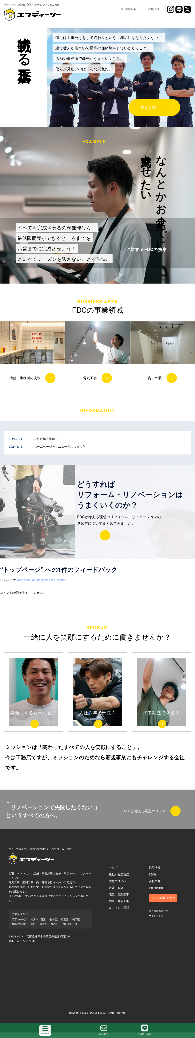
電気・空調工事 (119, 894)
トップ (113, 867)
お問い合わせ (166, 898)
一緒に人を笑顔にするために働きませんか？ (97, 633)
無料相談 (130, 9)
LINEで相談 (144, 1034)
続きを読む (150, 107)
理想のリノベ (117, 881)
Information (156, 888)
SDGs (153, 874)
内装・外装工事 (119, 901)
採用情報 (153, 9)
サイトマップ (156, 915)
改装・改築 (116, 888)
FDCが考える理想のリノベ (144, 810)
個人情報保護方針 (158, 910)
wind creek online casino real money (41, 580)
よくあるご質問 (119, 908)
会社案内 (154, 881)
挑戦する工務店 (119, 874)
